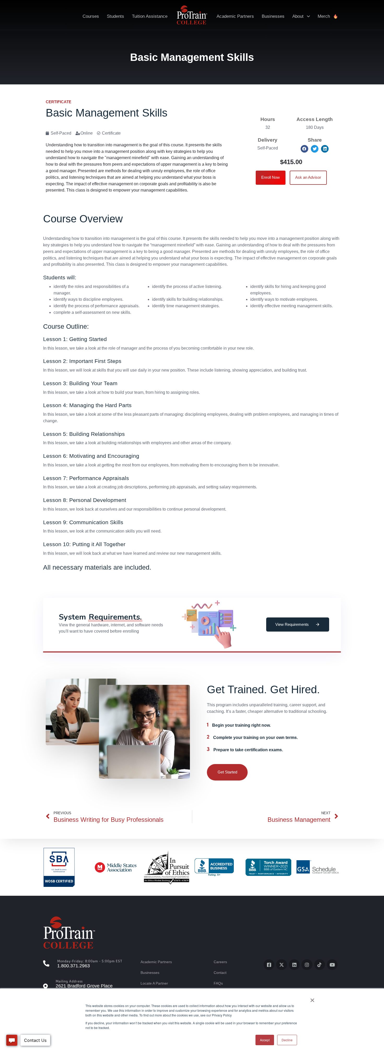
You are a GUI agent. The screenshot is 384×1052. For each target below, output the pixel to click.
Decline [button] (287, 1040)
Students (115, 16)
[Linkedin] (294, 964)
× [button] (312, 998)
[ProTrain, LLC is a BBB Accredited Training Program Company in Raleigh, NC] (214, 867)
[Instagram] (306, 964)
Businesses (273, 16)
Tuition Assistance (149, 16)
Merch (324, 16)
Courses (91, 16)
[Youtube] (332, 964)
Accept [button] (265, 1040)
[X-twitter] (281, 964)
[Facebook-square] (269, 964)
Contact (220, 972)
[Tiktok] (319, 964)
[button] (304, 149)
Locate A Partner (154, 983)
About (298, 16)
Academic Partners (235, 16)
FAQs (218, 983)
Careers (220, 962)
